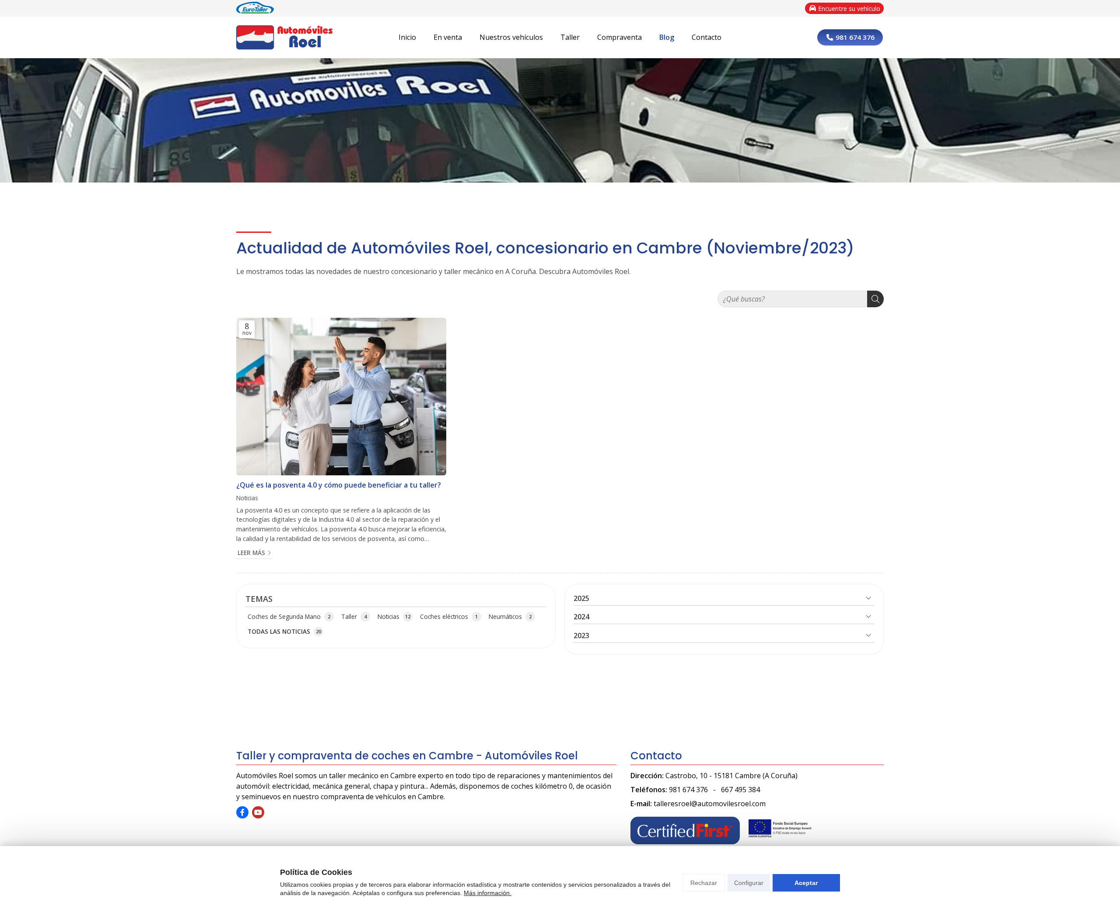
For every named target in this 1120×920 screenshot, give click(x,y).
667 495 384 (740, 789)
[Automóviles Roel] (284, 37)
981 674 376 (688, 789)
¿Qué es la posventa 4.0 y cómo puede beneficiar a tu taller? (338, 485)
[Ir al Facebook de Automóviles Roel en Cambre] (242, 812)
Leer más (251, 552)
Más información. (487, 892)
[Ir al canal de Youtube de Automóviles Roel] (258, 812)
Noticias (247, 498)
